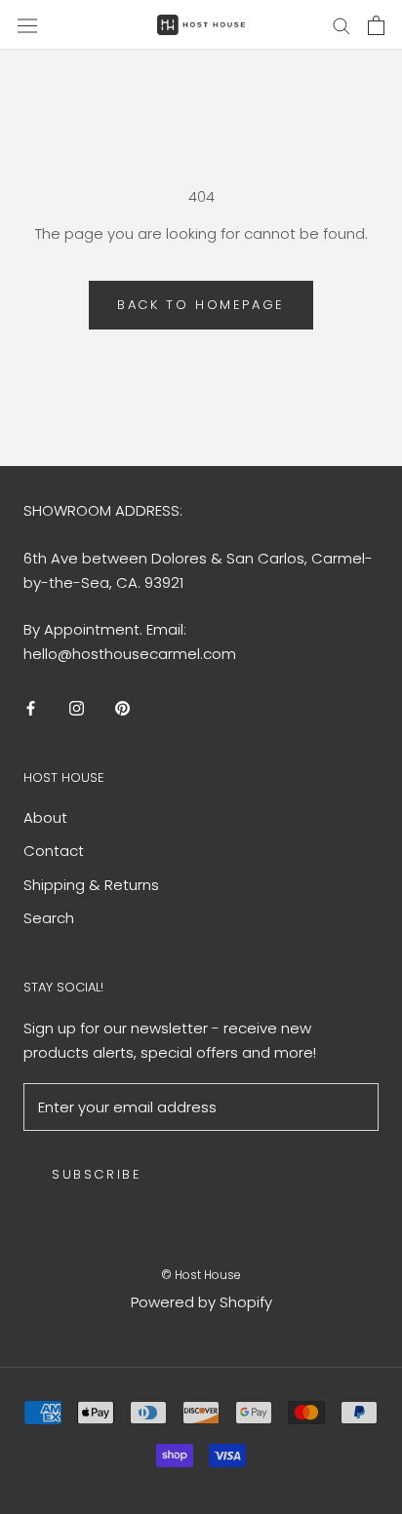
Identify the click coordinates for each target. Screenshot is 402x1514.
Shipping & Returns (91, 884)
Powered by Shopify (201, 1302)
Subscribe (96, 1174)
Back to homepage (201, 304)
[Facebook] (30, 708)
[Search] (341, 25)
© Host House (201, 1274)
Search (48, 918)
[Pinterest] (122, 708)
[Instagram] (76, 708)
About (45, 817)
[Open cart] (376, 25)
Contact (53, 850)
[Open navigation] (27, 24)
